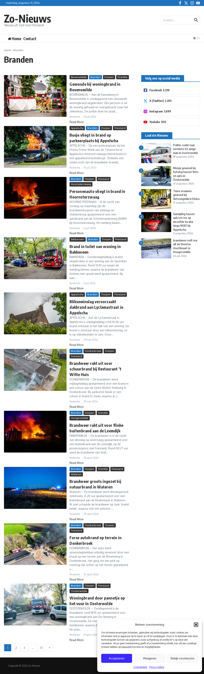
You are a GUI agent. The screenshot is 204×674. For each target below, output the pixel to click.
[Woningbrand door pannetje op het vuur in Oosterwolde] (35, 604)
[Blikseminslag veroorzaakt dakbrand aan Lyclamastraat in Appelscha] (35, 313)
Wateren (76, 474)
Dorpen (109, 77)
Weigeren (149, 658)
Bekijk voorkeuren (182, 658)
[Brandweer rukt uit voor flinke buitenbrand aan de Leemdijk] (35, 432)
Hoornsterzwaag (81, 184)
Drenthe (123, 77)
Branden (95, 77)
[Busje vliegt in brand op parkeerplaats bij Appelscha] (35, 147)
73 (41, 647)
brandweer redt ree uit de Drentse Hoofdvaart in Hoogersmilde (185, 246)
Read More (77, 122)
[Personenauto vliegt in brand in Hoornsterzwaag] (35, 198)
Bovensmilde (79, 77)
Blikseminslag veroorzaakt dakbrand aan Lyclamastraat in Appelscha (96, 307)
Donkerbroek (93, 350)
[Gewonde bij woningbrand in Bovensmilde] (35, 96)
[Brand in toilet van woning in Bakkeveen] (35, 258)
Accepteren (117, 658)
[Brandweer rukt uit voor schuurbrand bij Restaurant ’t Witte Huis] (35, 370)
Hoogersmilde (79, 418)
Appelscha (77, 128)
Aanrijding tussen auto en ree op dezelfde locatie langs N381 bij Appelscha (184, 221)
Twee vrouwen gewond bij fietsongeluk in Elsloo (186, 195)
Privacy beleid (156, 667)
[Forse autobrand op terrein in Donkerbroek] (35, 544)
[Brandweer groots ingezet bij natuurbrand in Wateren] (35, 488)
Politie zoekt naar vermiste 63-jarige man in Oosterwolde (185, 149)
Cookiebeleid (140, 667)
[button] (196, 625)
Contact (29, 38)
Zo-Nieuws (27, 18)
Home (7, 50)
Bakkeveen (77, 239)
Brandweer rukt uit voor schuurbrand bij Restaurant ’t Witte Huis (95, 369)
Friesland (120, 128)
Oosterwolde (79, 591)
